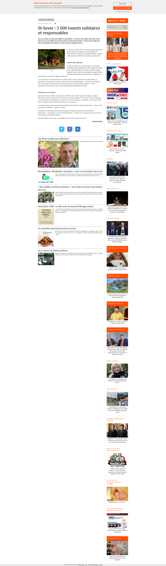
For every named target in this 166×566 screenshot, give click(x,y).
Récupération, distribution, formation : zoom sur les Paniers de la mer (70, 171)
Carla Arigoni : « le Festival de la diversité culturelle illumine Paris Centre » (117, 380)
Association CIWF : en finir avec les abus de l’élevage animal (65, 206)
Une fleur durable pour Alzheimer (53, 139)
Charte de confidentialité (93, 564)
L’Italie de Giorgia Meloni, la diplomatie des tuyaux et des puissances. (117, 558)
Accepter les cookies (122, 8)
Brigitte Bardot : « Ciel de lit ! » (117, 502)
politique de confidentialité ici (80, 7)
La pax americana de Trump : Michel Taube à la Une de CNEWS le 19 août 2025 (117, 530)
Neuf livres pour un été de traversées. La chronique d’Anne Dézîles (117, 150)
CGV (86, 564)
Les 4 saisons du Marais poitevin (53, 251)
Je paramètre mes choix (122, 11)
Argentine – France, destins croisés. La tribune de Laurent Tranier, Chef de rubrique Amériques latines (117, 440)
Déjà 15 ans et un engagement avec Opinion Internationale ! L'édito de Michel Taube (117, 122)
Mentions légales (80, 564)
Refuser (122, 4)
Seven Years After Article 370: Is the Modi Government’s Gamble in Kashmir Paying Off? (117, 295)
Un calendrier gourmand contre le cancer (57, 229)
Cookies (100, 564)
